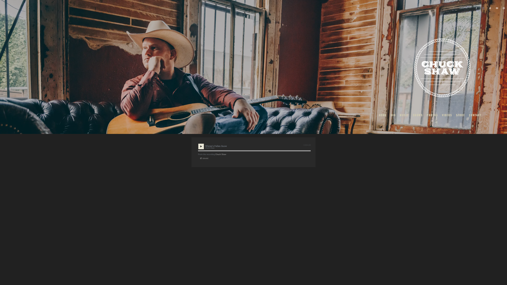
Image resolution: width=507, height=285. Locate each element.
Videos (447, 115)
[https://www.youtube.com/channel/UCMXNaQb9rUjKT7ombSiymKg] (497, 8)
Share (206, 158)
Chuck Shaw (220, 154)
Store (460, 115)
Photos (432, 115)
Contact (475, 115)
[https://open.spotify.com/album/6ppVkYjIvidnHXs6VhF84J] (504, 8)
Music (404, 115)
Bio (393, 115)
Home (382, 115)
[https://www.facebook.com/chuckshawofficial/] (476, 8)
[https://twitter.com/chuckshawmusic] (490, 8)
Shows (418, 115)
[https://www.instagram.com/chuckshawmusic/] (483, 8)
